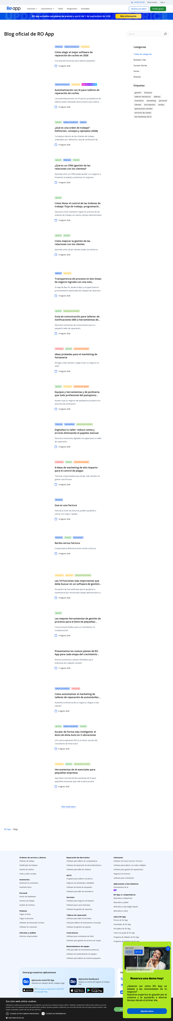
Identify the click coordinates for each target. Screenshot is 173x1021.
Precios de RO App (121, 920)
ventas (161, 104)
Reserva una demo (139, 9)
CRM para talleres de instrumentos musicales (83, 923)
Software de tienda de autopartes (79, 887)
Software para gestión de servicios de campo (83, 940)
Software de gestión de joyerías (78, 927)
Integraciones (72, 9)
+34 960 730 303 (139, 2)
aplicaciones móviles (71, 311)
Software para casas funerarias (78, 905)
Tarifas (60, 9)
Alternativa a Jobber (121, 902)
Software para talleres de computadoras (81, 861)
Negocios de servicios (122, 874)
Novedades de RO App (122, 924)
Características (46, 9)
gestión (58, 122)
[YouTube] (122, 992)
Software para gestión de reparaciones (128, 869)
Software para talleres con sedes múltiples (130, 865)
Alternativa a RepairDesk (123, 898)
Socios (136, 71)
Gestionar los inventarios (28, 883)
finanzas (59, 47)
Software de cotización (28, 927)
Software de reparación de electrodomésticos (83, 865)
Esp (162, 2)
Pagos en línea (25, 914)
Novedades (85, 9)
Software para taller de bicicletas (78, 918)
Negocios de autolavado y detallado (80, 883)
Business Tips (140, 60)
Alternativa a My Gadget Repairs (126, 906)
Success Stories (140, 65)
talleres (83, 122)
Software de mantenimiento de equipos (81, 954)
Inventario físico (25, 887)
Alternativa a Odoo (121, 911)
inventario (85, 47)
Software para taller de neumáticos (79, 891)
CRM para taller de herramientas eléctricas (82, 950)
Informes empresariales (28, 936)
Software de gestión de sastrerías (79, 909)
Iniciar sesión (152, 2)
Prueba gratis (158, 9)
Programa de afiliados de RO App (126, 937)
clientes (76, 160)
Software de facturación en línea (31, 923)
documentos (69, 424)
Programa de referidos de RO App (126, 941)
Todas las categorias (143, 54)
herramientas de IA (89, 84)
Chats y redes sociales (27, 874)
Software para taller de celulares (78, 869)
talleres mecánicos (71, 47)
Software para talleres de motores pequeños (83, 958)
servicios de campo (81, 349)
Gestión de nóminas (27, 905)
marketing (59, 349)
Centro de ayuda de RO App (124, 933)
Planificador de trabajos (28, 865)
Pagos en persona (26, 918)
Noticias (137, 77)
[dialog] (86, 1009)
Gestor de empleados (27, 896)
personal (67, 273)
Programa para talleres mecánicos (79, 879)
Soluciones (31, 9)
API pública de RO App (122, 928)
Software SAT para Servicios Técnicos (128, 861)
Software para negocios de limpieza (80, 901)
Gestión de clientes (26, 869)
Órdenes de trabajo (26, 861)
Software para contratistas (124, 878)
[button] (58, 1017)
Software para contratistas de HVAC (80, 936)
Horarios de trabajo (26, 901)
